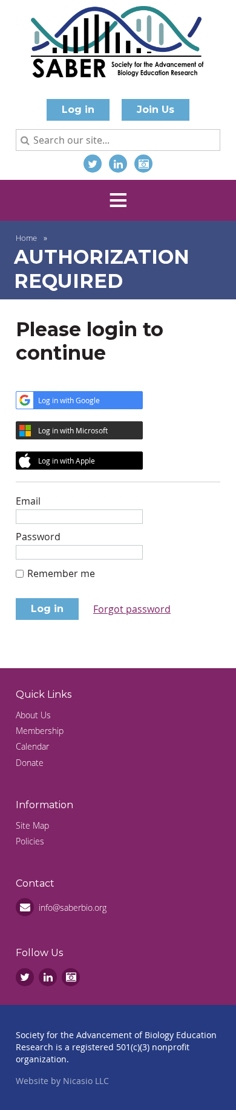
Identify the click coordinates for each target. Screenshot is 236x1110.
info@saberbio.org (73, 907)
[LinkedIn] (118, 164)
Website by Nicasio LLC (62, 1080)
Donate (30, 762)
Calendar (32, 746)
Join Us (155, 109)
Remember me (61, 573)
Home (26, 237)
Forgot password (132, 609)
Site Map (32, 825)
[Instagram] (143, 164)
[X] (93, 164)
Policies (30, 841)
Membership (40, 730)
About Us (33, 715)
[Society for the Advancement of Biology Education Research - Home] (118, 44)
